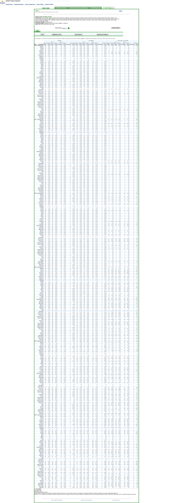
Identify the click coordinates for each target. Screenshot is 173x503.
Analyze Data (9, 4)
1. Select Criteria (61, 8)
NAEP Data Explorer (13, 1)
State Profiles (40, 4)
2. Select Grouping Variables (78, 8)
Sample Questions (19, 4)
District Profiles (49, 4)
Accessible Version (116, 500)
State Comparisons (30, 4)
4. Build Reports (108, 8)
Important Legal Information (86, 500)
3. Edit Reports (95, 8)
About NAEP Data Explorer (57, 500)
